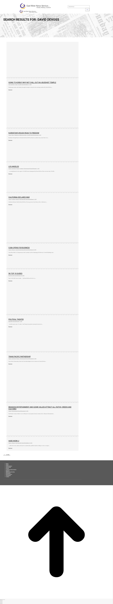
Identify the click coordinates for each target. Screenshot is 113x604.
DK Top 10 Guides (15, 273)
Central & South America (19, 249)
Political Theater (16, 319)
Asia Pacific (12, 84)
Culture (16, 84)
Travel (19, 84)
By (23, 84)
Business (17, 168)
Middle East (17, 135)
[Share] (1, 599)
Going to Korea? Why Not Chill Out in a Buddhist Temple (32, 82)
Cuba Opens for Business (19, 248)
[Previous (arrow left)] (0, 602)
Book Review (11, 275)
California (21, 168)
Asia (9, 84)
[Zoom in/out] (4, 599)
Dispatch (17, 199)
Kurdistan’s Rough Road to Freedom (24, 133)
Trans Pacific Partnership (20, 357)
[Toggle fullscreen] (3, 599)
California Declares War (19, 197)
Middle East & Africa (23, 135)
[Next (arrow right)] (1, 602)
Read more (10, 89)
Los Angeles (14, 166)
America (10, 168)
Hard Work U (14, 441)
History (13, 135)
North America (26, 168)
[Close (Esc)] (0, 599)
